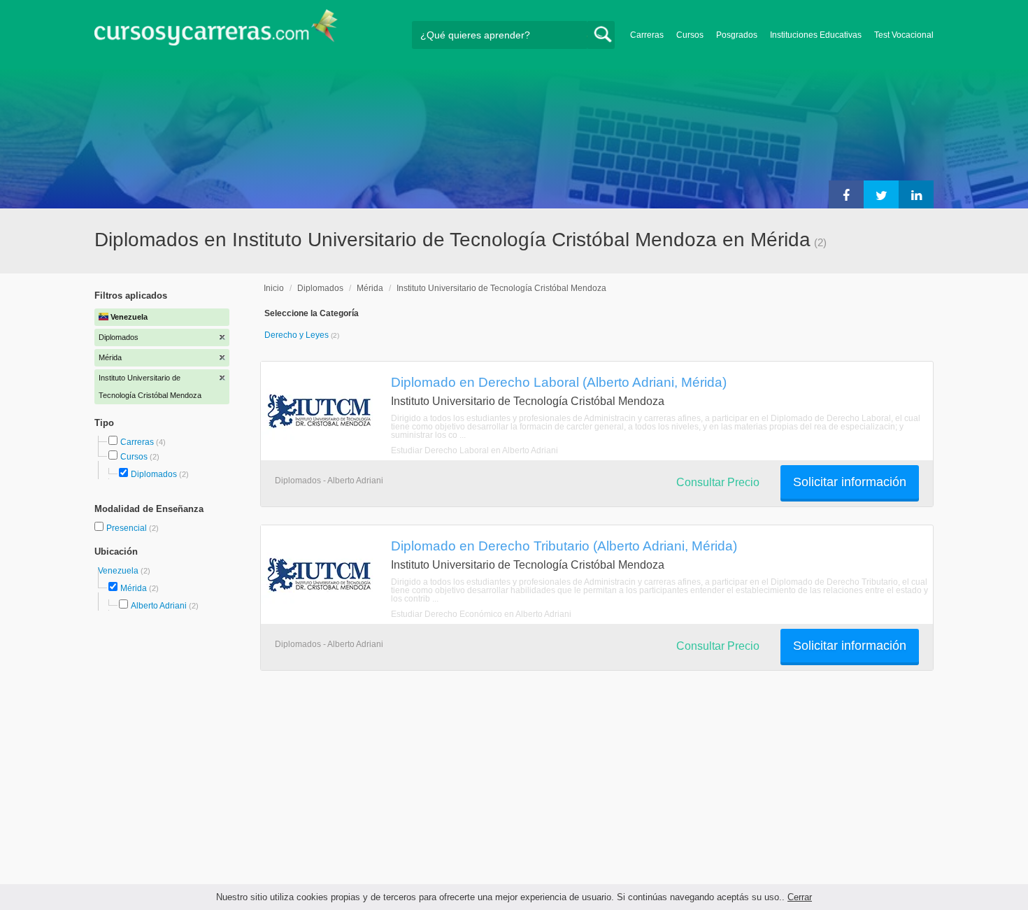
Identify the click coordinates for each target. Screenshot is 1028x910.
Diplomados (154, 474)
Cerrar (799, 897)
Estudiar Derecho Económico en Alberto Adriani (481, 614)
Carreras (647, 35)
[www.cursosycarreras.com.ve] (216, 32)
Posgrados (736, 35)
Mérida (133, 588)
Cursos (690, 35)
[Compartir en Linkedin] (916, 194)
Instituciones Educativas (816, 35)
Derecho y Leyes (297, 335)
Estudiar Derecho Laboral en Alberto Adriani (474, 450)
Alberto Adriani (159, 606)
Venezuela (119, 571)
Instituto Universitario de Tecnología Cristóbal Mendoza (501, 288)
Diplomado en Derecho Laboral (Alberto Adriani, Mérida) (559, 382)
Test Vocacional (904, 35)
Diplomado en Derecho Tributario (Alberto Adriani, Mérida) (564, 545)
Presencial (127, 528)
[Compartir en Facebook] (846, 194)
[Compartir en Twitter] (881, 194)
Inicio (274, 288)
